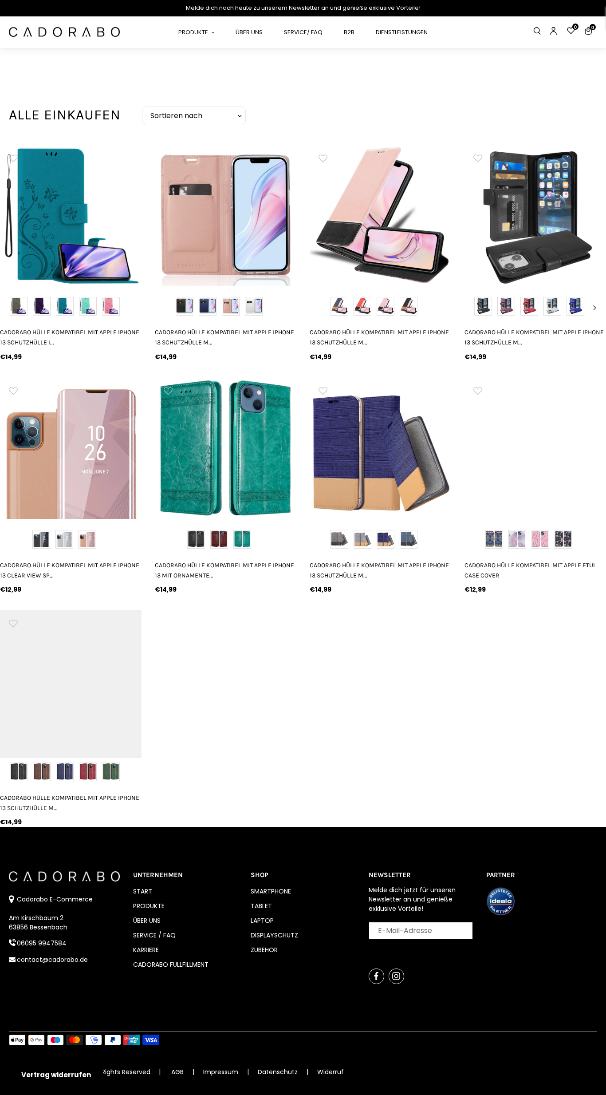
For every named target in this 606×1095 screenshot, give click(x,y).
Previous (476, 307)
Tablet (261, 905)
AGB (177, 1071)
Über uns (147, 920)
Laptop (262, 920)
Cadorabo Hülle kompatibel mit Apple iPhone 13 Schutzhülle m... (224, 337)
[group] (71, 215)
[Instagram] (396, 976)
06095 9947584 (42, 943)
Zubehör (264, 949)
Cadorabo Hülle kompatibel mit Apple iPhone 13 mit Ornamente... (224, 570)
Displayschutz (274, 935)
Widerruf (330, 1071)
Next (594, 307)
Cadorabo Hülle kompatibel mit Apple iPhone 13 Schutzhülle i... (69, 337)
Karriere (146, 949)
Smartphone (271, 891)
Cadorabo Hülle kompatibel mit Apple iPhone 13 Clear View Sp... (69, 570)
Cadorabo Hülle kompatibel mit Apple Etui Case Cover (529, 570)
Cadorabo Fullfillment (171, 964)
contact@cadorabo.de (52, 959)
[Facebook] (376, 976)
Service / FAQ (154, 935)
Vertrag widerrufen (56, 1074)
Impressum (221, 1071)
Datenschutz (278, 1071)
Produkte (149, 905)
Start (142, 891)
